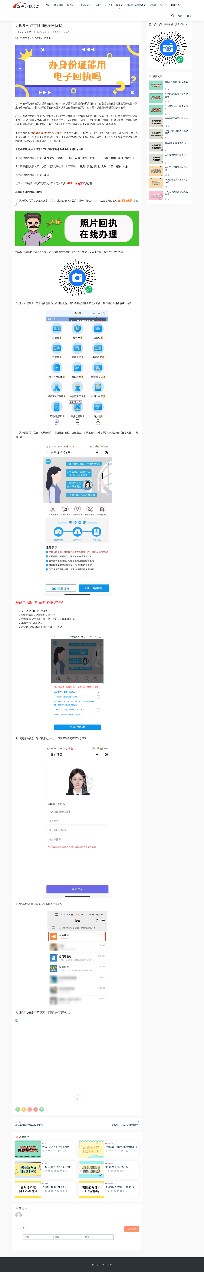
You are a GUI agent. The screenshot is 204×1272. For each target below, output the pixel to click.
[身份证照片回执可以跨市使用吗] (91, 1149)
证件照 (153, 5)
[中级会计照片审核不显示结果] (156, 183)
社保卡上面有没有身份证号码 (56, 1167)
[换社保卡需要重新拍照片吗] (156, 171)
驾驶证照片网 (25, 5)
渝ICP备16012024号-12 (102, 1265)
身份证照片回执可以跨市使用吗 (121, 1147)
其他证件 (175, 5)
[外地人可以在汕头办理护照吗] (156, 134)
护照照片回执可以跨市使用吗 (125, 1125)
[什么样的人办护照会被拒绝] (28, 1149)
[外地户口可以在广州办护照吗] (156, 98)
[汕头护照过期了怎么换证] (156, 85)
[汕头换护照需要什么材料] (156, 122)
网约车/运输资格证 (136, 5)
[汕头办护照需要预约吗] (156, 146)
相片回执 (71, 5)
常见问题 (58, 5)
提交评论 (132, 1229)
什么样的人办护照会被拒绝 (55, 1147)
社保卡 (108, 5)
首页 (48, 5)
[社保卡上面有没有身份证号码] (28, 1169)
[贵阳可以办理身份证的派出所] (91, 1189)
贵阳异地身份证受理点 (116, 1167)
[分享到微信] (17, 1109)
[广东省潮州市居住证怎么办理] (156, 195)
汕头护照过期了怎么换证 (176, 82)
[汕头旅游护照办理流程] (156, 159)
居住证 (98, 5)
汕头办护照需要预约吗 (175, 143)
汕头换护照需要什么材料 (176, 118)
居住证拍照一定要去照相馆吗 (29, 1125)
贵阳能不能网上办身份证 (54, 1187)
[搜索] (172, 16)
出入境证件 (85, 5)
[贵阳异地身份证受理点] (91, 1169)
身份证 (119, 5)
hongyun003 (24, 32)
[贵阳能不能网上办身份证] (28, 1189)
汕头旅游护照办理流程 (175, 155)
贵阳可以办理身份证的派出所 (120, 1187)
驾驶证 (163, 5)
